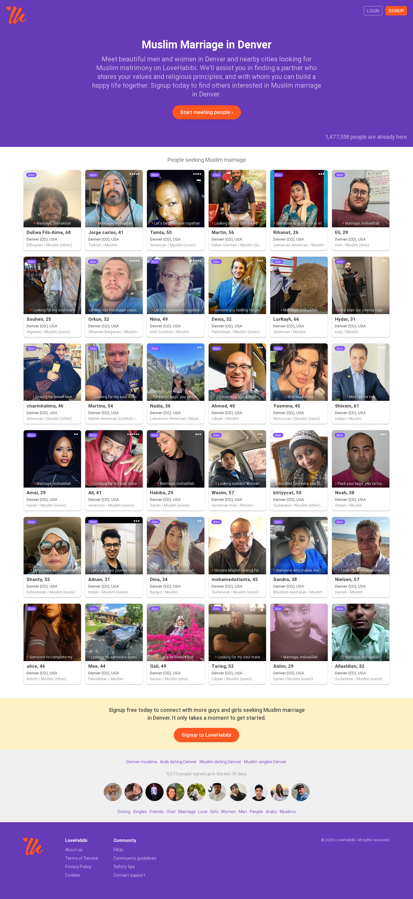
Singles (140, 811)
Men (243, 811)
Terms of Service (81, 858)
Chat (171, 811)
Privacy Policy (78, 866)
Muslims (288, 811)
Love (202, 811)
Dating (124, 811)
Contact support (129, 875)
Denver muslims (141, 761)
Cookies (72, 875)
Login (373, 11)
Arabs (271, 811)
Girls (214, 811)
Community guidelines (134, 858)
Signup (396, 11)
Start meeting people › (206, 112)
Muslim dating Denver (220, 761)
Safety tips (124, 866)
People (256, 811)
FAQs (118, 849)
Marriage (187, 811)
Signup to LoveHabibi (206, 735)
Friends (157, 811)
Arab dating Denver (178, 761)
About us (73, 849)
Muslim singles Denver (265, 761)
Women (228, 811)
